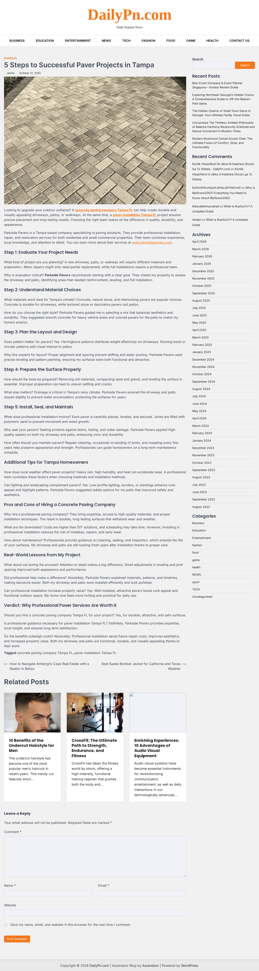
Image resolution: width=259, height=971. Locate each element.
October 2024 (201, 374)
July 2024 (199, 396)
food (195, 552)
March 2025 (200, 337)
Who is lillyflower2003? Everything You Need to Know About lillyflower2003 (223, 193)
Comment (12, 832)
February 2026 (202, 256)
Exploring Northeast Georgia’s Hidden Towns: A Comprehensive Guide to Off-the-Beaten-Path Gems (223, 99)
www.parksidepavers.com (152, 242)
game (190, 41)
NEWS (106, 41)
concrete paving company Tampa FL (45, 653)
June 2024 (199, 403)
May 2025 (199, 322)
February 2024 (202, 433)
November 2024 (203, 366)
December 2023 (203, 448)
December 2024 (203, 359)
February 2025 (202, 344)
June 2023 (199, 492)
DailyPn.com (130, 14)
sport (196, 582)
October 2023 (201, 462)
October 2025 (201, 286)
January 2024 (201, 440)
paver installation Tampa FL (95, 653)
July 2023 (199, 484)
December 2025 (203, 271)
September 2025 (203, 293)
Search (197, 59)
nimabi (196, 219)
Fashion (148, 41)
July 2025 (199, 308)
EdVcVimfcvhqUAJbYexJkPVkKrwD (216, 187)
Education (45, 41)
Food (170, 41)
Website (10, 905)
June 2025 (199, 315)
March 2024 (200, 425)
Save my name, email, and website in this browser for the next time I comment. (70, 925)
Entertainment (78, 41)
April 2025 (199, 330)
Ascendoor (150, 966)
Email (103, 885)
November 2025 (203, 278)
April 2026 (199, 241)
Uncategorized (202, 596)
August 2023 (201, 477)
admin (10, 73)
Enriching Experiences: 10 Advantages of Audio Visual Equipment (156, 748)
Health (212, 41)
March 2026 (200, 249)
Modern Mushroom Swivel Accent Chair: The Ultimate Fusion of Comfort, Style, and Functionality (222, 143)
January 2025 (201, 352)
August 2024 (201, 389)
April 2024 (199, 418)
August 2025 (201, 300)
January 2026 (201, 263)
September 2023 (203, 470)
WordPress (189, 966)
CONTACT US (239, 41)
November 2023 (203, 455)
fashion (197, 545)
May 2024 (199, 411)
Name (10, 885)
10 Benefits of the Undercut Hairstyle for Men (31, 746)
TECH (126, 41)
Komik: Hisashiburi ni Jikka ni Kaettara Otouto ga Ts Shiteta (222, 174)
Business (17, 41)
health (196, 567)
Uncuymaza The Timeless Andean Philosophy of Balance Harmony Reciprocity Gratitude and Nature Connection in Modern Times (223, 127)
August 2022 (201, 507)
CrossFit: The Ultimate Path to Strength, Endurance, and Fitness (94, 748)
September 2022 (203, 499)
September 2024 (203, 381)
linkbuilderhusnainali (205, 206)
